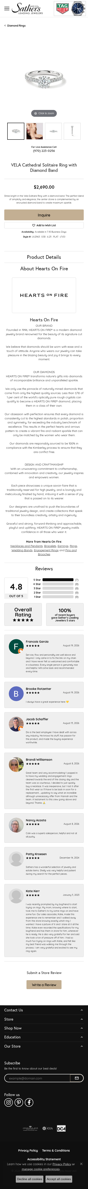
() (76, 580)
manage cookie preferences (41, 1169)
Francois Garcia (37, 641)
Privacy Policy (28, 1150)
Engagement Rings (46, 550)
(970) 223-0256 (44, 150)
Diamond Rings (16, 25)
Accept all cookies (59, 1179)
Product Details (44, 257)
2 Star (37, 592)
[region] (44, 78)
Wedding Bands (22, 550)
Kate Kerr (33, 891)
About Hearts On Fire (44, 268)
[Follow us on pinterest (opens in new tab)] (19, 1102)
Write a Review (44, 984)
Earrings (63, 546)
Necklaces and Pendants (26, 546)
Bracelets (50, 546)
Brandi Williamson (39, 759)
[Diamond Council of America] (61, 1128)
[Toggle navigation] (7, 8)
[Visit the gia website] (48, 1128)
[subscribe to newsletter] (76, 1078)
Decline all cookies (29, 1179)
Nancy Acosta (36, 820)
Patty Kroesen (36, 854)
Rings (73, 546)
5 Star (37, 580)
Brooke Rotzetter (38, 688)
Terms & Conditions (56, 1150)
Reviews (44, 568)
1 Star (37, 597)
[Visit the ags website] (30, 1128)
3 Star (37, 588)
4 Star (37, 584)
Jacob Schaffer (37, 719)
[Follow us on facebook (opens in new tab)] (29, 1102)
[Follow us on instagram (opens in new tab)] (8, 1102)
